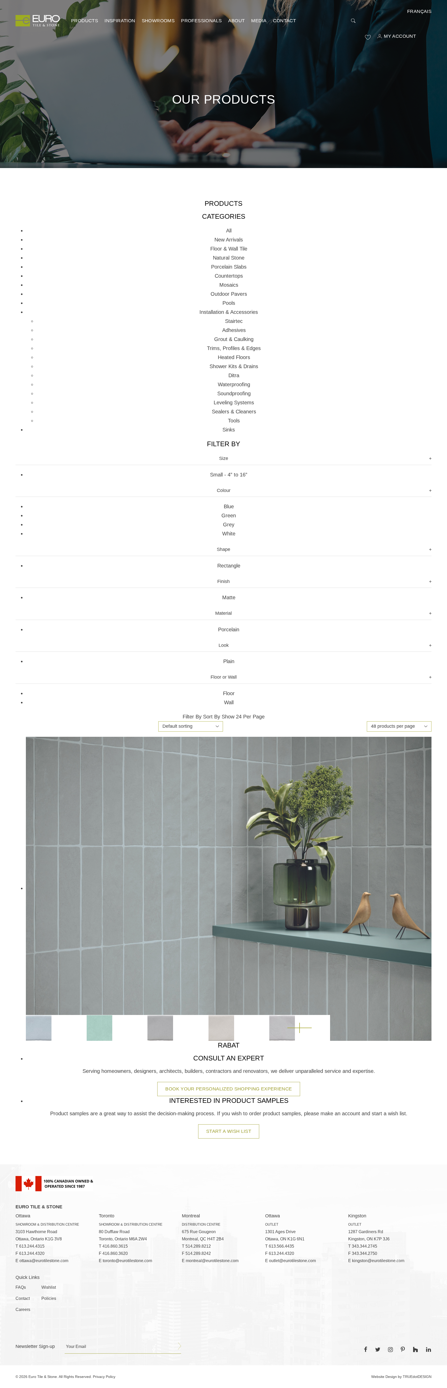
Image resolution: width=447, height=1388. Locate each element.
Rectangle (228, 565)
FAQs (21, 1287)
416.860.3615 (115, 1246)
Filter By (192, 716)
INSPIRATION (120, 20)
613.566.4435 (281, 1246)
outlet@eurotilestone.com (292, 1260)
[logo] (38, 21)
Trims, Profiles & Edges (234, 348)
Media (258, 20)
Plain (228, 661)
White (228, 533)
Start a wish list (228, 1131)
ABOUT (236, 20)
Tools (234, 420)
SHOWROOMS (158, 20)
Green (228, 515)
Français (419, 11)
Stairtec (234, 321)
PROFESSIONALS (201, 20)
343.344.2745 (364, 1246)
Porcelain (228, 629)
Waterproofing (234, 384)
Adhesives (234, 330)
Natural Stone (228, 258)
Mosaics (228, 285)
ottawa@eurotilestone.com (43, 1260)
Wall (229, 702)
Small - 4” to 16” (228, 474)
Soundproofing (234, 393)
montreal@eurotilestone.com (212, 1260)
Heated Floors (234, 357)
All (229, 230)
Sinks (228, 430)
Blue (229, 506)
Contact (284, 20)
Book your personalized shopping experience (228, 1088)
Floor (229, 693)
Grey (228, 524)
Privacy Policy (104, 1377)
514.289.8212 (198, 1246)
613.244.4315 (31, 1246)
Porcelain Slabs (229, 267)
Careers (23, 1309)
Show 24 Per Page (243, 716)
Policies (48, 1298)
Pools (228, 303)
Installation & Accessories (228, 312)
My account (400, 36)
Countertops (229, 276)
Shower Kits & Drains (234, 366)
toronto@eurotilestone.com (127, 1260)
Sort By (211, 716)
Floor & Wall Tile (228, 249)
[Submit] (179, 1346)
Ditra (233, 375)
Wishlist (48, 1287)
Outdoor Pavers (229, 294)
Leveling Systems (234, 402)
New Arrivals (228, 239)
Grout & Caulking (234, 339)
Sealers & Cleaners (234, 411)
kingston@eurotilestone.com (378, 1260)
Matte (228, 597)
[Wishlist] (368, 37)
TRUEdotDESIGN (417, 1377)
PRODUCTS (84, 20)
